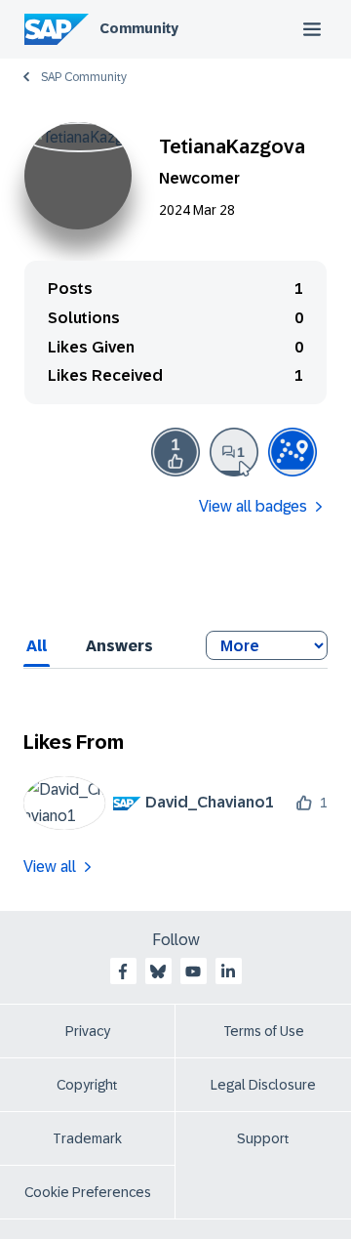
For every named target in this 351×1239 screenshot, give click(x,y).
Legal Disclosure (263, 1085)
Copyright (87, 1085)
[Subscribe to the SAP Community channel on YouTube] (193, 971)
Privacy (87, 1031)
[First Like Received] (175, 452)
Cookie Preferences (87, 1192)
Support (263, 1138)
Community (138, 28)
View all (49, 866)
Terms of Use (263, 1031)
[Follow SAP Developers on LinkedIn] (228, 971)
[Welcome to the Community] (292, 452)
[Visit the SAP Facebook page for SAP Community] (123, 971)
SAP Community (84, 77)
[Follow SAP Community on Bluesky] (158, 971)
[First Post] (234, 452)
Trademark (87, 1138)
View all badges (253, 506)
